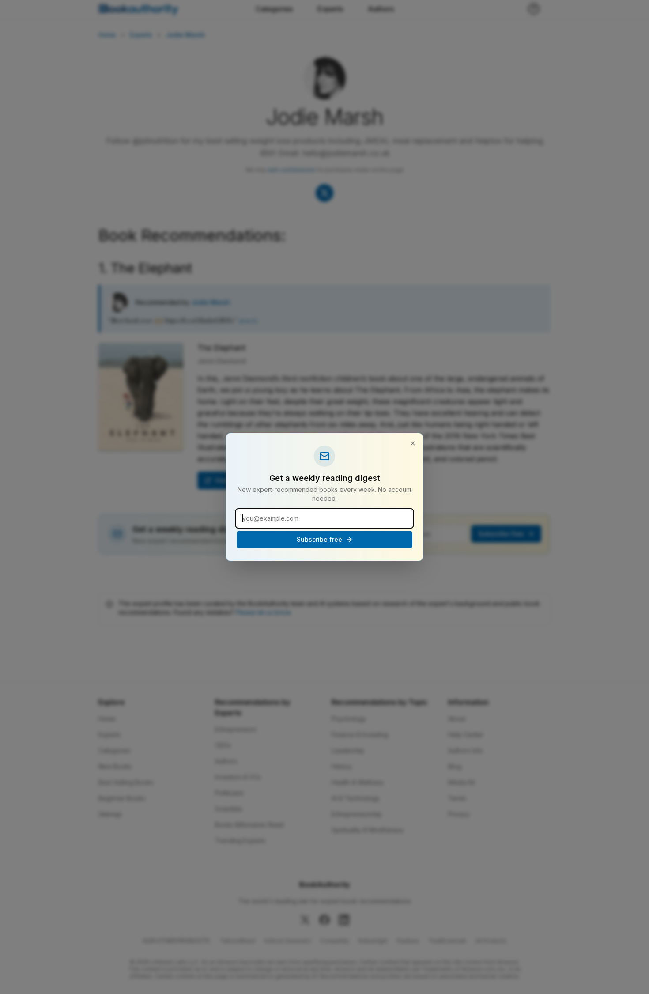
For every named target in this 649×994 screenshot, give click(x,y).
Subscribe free (319, 539)
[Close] (413, 443)
